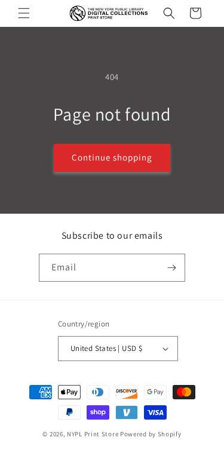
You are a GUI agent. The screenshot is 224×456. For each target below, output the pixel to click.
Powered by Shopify (151, 434)
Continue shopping (112, 157)
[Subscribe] (171, 268)
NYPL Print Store (92, 434)
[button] (24, 13)
